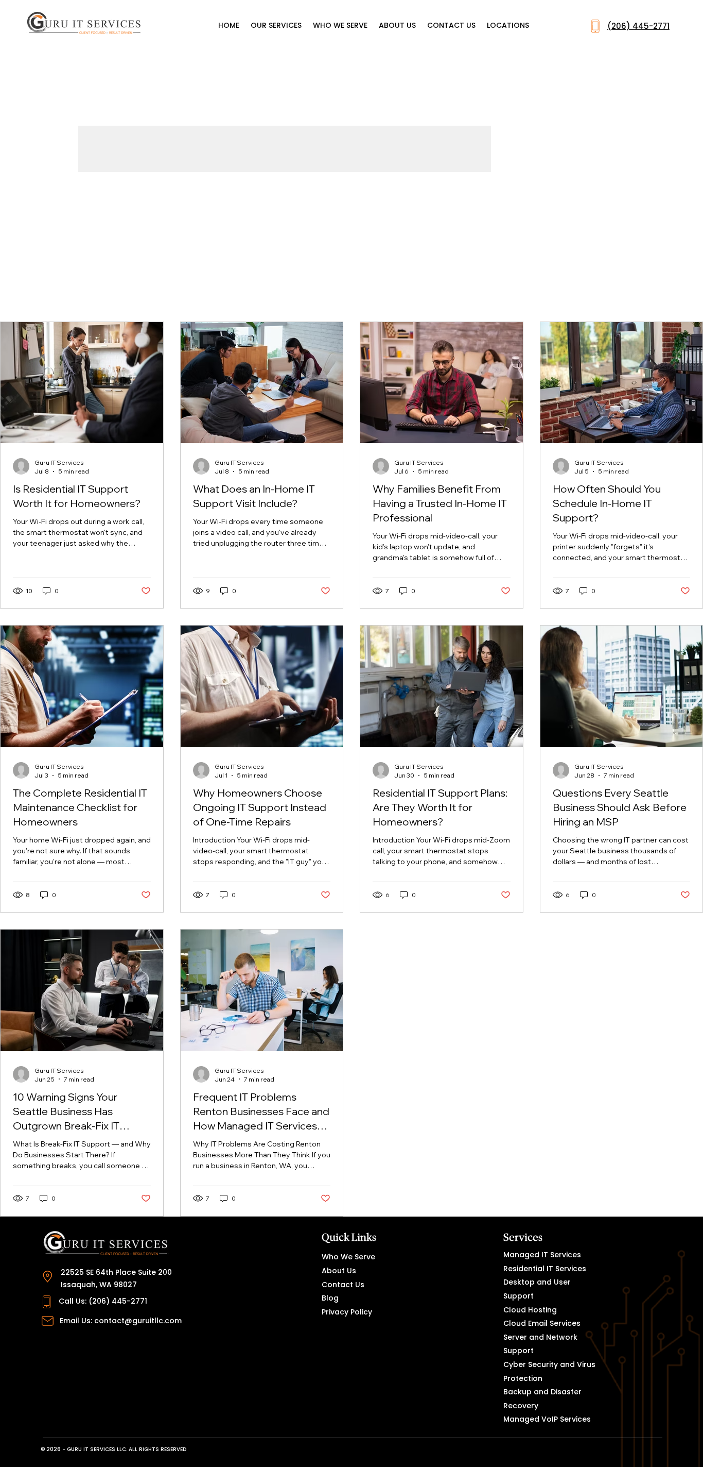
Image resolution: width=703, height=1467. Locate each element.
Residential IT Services (544, 1268)
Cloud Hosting (530, 1310)
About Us (339, 1271)
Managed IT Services (542, 1255)
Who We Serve (348, 1257)
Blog (330, 1298)
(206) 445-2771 (638, 26)
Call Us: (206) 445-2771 (103, 1301)
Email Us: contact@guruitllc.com (121, 1321)
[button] (508, 25)
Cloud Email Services (542, 1323)
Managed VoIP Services (547, 1419)
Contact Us (343, 1284)
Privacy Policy (347, 1312)
